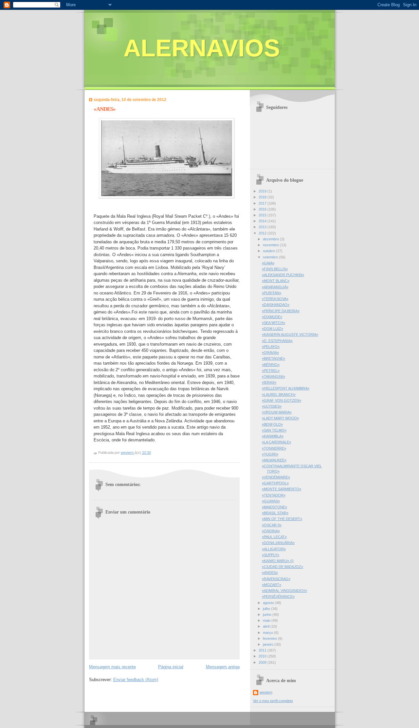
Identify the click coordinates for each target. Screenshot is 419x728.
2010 (263, 656)
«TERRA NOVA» (275, 299)
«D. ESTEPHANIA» (277, 341)
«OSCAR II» (272, 525)
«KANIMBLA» (272, 436)
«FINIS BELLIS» (275, 269)
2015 (263, 215)
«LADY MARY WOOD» (280, 418)
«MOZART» (271, 585)
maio (267, 620)
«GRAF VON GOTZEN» (281, 400)
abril (266, 626)
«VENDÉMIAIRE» (276, 477)
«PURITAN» (271, 293)
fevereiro (270, 638)
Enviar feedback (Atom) (135, 679)
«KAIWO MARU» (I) (278, 561)
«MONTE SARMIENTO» (281, 489)
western (266, 692)
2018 (263, 197)
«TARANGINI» (273, 376)
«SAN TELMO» (274, 430)
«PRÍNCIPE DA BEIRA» (281, 311)
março (268, 633)
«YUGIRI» (270, 454)
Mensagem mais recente (112, 666)
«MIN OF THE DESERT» (282, 519)
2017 (263, 203)
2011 (263, 650)
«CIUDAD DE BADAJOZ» (282, 567)
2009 (263, 662)
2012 (263, 233)
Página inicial (170, 666)
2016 (263, 209)
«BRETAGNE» (273, 358)
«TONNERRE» (274, 448)
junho (267, 615)
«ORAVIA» (270, 352)
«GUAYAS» (271, 501)
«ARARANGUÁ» (275, 287)
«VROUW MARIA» (277, 412)
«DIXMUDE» (272, 317)
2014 (263, 221)
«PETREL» (271, 371)
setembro (271, 257)
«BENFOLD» (272, 424)
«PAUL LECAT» (274, 537)
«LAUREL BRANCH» (279, 394)
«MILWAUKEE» (274, 460)
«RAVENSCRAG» (276, 579)
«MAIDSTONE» (274, 507)
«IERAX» (269, 382)
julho (267, 609)
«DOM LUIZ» (272, 329)
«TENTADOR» (273, 495)
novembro (271, 245)
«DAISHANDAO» (275, 305)
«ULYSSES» (272, 406)
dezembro (271, 239)
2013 (263, 227)
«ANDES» (270, 573)
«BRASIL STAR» (275, 513)
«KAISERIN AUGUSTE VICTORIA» (290, 334)
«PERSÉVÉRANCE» (278, 596)
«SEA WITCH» (273, 323)
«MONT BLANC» (275, 281)
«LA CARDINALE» (276, 442)
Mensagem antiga (223, 666)
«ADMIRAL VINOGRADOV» (284, 591)
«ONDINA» (271, 531)
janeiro (268, 644)
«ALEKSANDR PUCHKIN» (283, 275)
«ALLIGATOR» (274, 549)
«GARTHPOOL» (275, 483)
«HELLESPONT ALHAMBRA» (285, 388)
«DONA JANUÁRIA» (278, 543)
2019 (263, 191)
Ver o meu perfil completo (273, 701)
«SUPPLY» (270, 555)
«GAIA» (268, 263)
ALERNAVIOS (201, 48)
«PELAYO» (271, 347)
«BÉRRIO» (271, 365)
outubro (269, 251)
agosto (269, 603)
